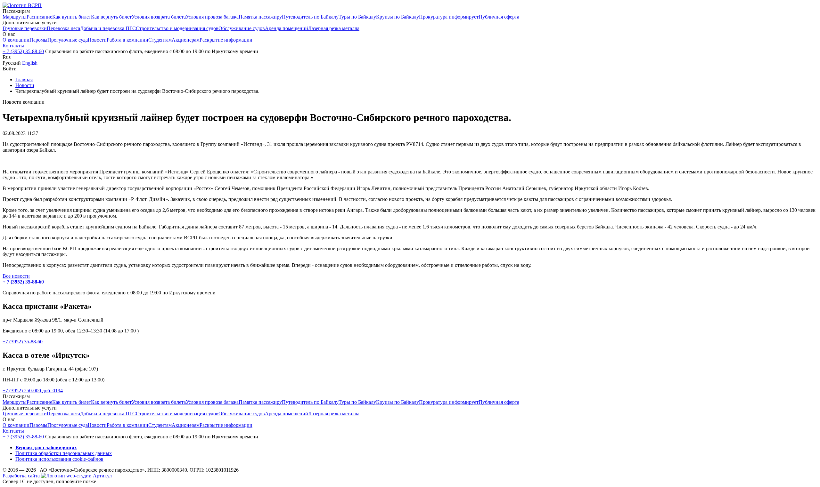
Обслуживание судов (241, 28)
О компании (16, 40)
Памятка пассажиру (260, 17)
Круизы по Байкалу (397, 17)
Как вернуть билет (111, 17)
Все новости (16, 276)
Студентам (160, 40)
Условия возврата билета (159, 17)
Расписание (39, 17)
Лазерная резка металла (333, 28)
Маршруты (15, 17)
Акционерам (186, 40)
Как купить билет (71, 17)
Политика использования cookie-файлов (59, 459)
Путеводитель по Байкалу (310, 17)
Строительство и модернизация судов (177, 28)
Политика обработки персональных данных (63, 453)
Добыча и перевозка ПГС (108, 28)
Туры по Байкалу (357, 17)
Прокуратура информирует (449, 17)
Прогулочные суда (67, 40)
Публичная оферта (499, 17)
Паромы (38, 40)
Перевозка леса (63, 28)
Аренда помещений (286, 28)
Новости (97, 40)
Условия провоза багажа (212, 17)
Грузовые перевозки (25, 28)
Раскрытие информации (226, 40)
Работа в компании (127, 40)
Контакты (13, 45)
